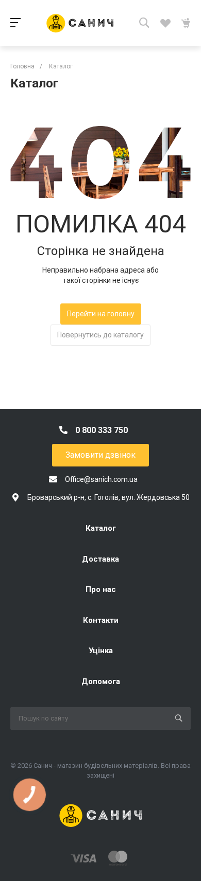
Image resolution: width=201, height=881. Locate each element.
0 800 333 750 (101, 430)
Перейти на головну (101, 314)
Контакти (101, 620)
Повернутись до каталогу (100, 335)
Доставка (100, 559)
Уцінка (101, 650)
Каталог (101, 528)
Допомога (100, 681)
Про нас (101, 589)
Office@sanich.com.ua (101, 479)
